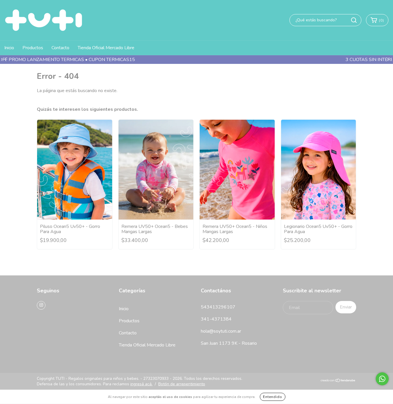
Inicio (9, 48)
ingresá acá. (141, 384)
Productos (32, 48)
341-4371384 (216, 319)
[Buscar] (354, 20)
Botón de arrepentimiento (181, 384)
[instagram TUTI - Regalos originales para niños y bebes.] (41, 305)
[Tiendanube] (338, 381)
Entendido (272, 397)
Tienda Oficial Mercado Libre (106, 48)
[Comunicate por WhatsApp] (382, 378)
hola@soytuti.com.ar (221, 331)
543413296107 (218, 307)
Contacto (60, 48)
